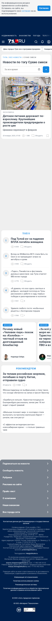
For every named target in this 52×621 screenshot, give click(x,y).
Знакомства (25, 36)
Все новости (15, 57)
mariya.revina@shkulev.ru (17, 566)
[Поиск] (36, 42)
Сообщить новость (13, 470)
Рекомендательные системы (26, 585)
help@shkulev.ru (32, 553)
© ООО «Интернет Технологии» (26, 603)
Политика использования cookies (26, 581)
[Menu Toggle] (3, 42)
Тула (5, 57)
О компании (9, 498)
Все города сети (11, 512)
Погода (36, 36)
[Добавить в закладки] (47, 135)
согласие (26, 11)
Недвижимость (9, 36)
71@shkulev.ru (38, 546)
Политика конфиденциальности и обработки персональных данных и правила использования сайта (26, 589)
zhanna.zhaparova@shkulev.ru (17, 563)
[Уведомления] (42, 42)
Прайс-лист (9, 491)
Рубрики (7, 477)
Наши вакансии (11, 505)
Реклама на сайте (12, 484)
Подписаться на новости (16, 463)
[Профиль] (49, 42)
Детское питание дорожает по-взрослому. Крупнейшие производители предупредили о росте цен (24, 120)
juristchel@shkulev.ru (29, 550)
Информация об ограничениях (26, 577)
